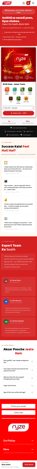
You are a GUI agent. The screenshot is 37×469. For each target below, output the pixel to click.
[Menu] (33, 3)
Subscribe (18, 412)
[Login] (23, 3)
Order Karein (29, 464)
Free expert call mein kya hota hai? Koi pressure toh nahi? (18, 370)
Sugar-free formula (18, 385)
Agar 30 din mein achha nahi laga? (18, 392)
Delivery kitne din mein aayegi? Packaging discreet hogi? (18, 378)
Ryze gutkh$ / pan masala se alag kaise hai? (18, 361)
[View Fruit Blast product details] (18, 64)
